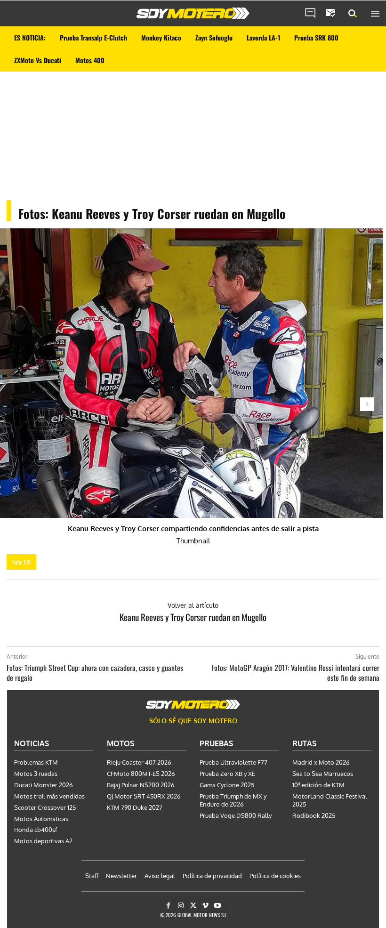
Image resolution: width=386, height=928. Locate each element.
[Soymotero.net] (193, 13)
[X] (193, 906)
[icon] (310, 13)
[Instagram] (180, 906)
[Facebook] (168, 906)
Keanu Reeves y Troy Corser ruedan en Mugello (193, 616)
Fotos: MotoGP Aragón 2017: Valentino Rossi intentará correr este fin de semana (295, 672)
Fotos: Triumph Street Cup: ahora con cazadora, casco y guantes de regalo (95, 672)
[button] (352, 13)
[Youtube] (218, 906)
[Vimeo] (205, 906)
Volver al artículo (193, 605)
